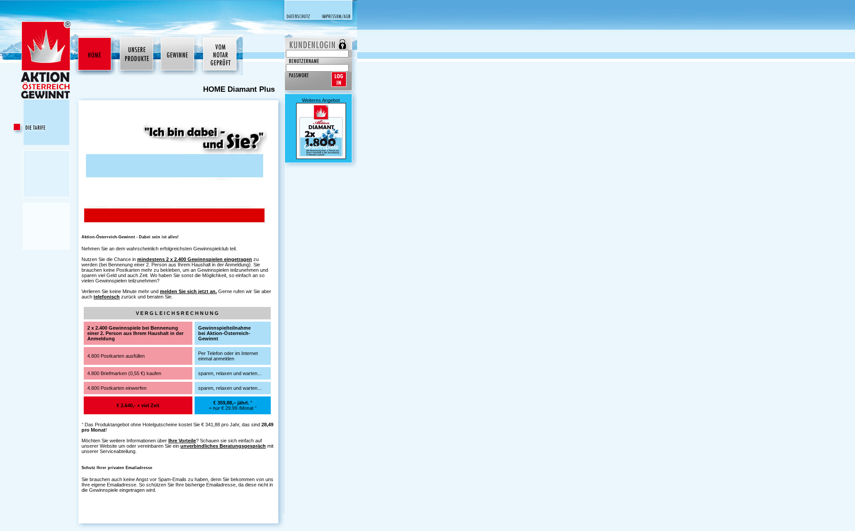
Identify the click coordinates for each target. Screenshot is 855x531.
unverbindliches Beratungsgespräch (223, 446)
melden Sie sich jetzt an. (188, 291)
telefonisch (107, 296)
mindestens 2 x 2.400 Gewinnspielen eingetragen (194, 259)
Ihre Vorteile (182, 440)
